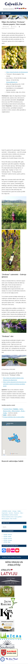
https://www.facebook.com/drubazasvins (17, 72)
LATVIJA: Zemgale (7, 540)
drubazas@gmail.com (11, 82)
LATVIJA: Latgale (7, 536)
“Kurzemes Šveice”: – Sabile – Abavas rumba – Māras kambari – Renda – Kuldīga (14, 411)
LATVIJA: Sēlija (6, 542)
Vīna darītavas (11, 28)
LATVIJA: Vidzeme (7, 534)
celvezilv (15, 26)
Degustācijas (5, 28)
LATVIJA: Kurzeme (7, 538)
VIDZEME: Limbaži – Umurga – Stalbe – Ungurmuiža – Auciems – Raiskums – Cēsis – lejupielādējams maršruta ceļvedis (13, 513)
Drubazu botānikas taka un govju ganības (13, 417)
